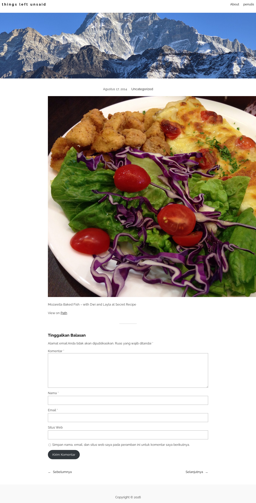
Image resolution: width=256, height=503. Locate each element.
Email (53, 410)
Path (64, 313)
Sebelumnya (62, 472)
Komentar (56, 351)
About (234, 4)
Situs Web (55, 427)
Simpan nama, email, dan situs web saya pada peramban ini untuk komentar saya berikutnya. (121, 444)
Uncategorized (142, 89)
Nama (53, 393)
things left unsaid (24, 4)
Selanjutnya (194, 472)
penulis (248, 4)
